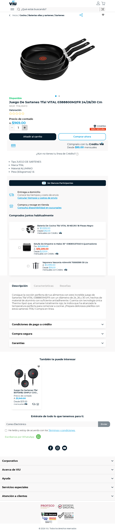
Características (44, 285)
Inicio (15, 15)
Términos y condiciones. (62, 430)
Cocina (23, 15)
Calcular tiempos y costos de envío (37, 198)
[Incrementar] (24, 127)
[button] (98, 3)
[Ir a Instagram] (57, 448)
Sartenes (59, 15)
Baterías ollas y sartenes (41, 15)
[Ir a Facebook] (50, 448)
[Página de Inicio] (13, 3)
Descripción (20, 285)
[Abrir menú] (12, 9)
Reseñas (65, 285)
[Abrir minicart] (103, 3)
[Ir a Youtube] (64, 448)
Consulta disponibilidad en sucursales (39, 207)
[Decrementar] (12, 127)
